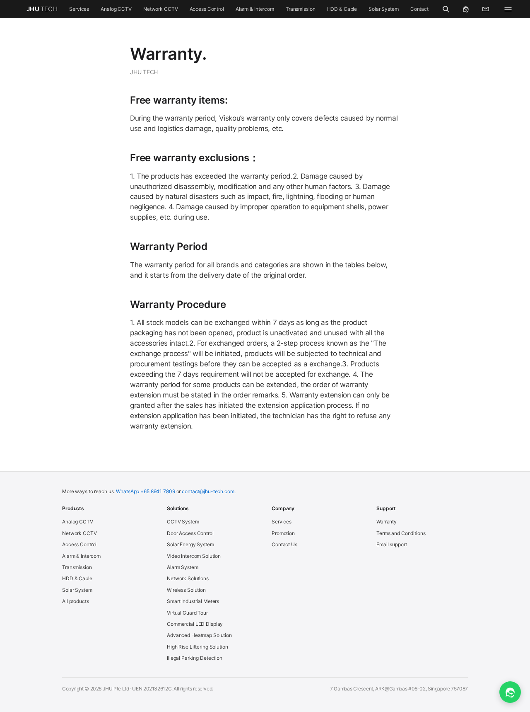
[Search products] (446, 9)
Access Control (207, 9)
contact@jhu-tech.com (208, 491)
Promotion (283, 533)
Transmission (301, 9)
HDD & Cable (342, 9)
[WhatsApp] (466, 9)
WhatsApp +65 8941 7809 (145, 491)
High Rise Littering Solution (197, 647)
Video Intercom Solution (194, 556)
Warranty (386, 521)
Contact (419, 9)
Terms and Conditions (401, 533)
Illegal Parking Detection (194, 658)
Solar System (384, 9)
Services (79, 9)
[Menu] (508, 9)
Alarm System (182, 567)
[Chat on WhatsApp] (510, 692)
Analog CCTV (116, 9)
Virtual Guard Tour (187, 613)
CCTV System (183, 521)
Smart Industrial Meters (193, 601)
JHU (42, 9)
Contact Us (284, 544)
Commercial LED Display (195, 624)
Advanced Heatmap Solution (199, 635)
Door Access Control (190, 533)
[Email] (485, 9)
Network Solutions (188, 578)
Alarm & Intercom (255, 9)
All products (75, 601)
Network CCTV (160, 9)
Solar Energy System (190, 544)
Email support (391, 544)
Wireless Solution (186, 590)
